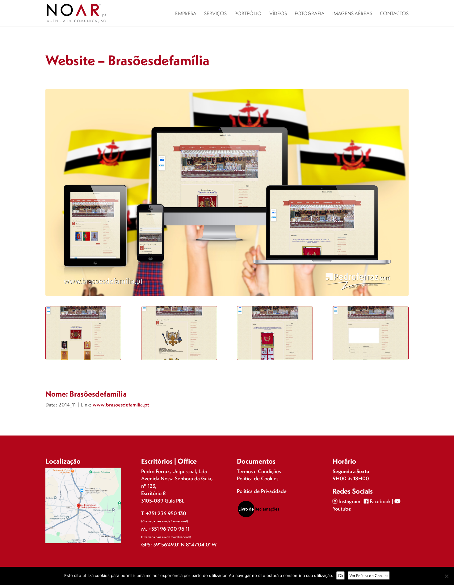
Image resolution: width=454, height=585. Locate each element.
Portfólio (248, 13)
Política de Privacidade (262, 491)
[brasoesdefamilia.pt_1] (83, 360)
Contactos (394, 13)
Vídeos (278, 13)
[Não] (446, 576)
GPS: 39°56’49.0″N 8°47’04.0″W (179, 544)
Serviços (215, 13)
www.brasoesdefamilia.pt (121, 404)
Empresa (185, 13)
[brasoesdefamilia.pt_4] (370, 360)
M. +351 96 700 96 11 (165, 528)
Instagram (349, 501)
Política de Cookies (257, 478)
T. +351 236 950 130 (163, 513)
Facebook (380, 501)
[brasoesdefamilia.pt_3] (274, 360)
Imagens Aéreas (352, 13)
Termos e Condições (259, 471)
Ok (340, 575)
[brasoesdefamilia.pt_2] (178, 360)
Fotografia (310, 13)
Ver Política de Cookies (368, 575)
